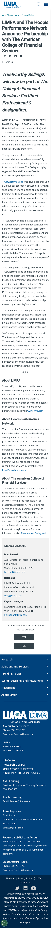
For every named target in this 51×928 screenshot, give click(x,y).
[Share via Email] (21, 57)
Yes (24, 637)
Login (24, 861)
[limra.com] (12, 4)
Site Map (10, 878)
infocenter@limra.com (21, 768)
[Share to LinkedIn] (15, 57)
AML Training (11, 781)
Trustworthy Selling (12, 181)
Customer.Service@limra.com (18, 734)
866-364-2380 (10, 789)
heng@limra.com (13, 595)
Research (6, 659)
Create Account (11, 861)
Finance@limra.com (19, 801)
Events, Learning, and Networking (22, 680)
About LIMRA (9, 694)
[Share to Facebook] (10, 57)
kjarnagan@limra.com (15, 614)
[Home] (3, 15)
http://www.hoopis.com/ (14, 470)
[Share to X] (5, 57)
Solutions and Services (15, 666)
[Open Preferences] (4, 923)
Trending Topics (11, 673)
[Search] (38, 4)
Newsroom (13, 15)
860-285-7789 (18, 730)
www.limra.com (35, 410)
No (24, 646)
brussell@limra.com (14, 572)
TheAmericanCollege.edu (34, 533)
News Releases (29, 15)
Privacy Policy (25, 878)
